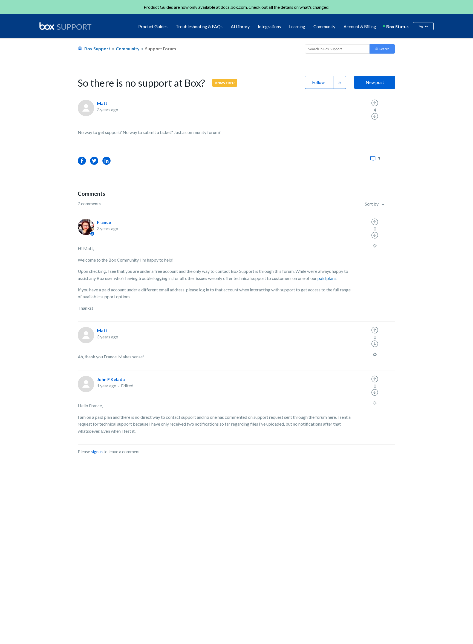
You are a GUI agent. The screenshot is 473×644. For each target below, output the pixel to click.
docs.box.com (234, 7)
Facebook (82, 160)
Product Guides (153, 26)
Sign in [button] (423, 26)
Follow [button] (318, 82)
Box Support (97, 48)
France (104, 222)
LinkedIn (106, 160)
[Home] (65, 26)
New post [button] (375, 82)
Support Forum (160, 48)
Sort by (372, 203)
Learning (297, 26)
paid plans (327, 278)
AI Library (240, 26)
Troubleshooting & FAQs (199, 26)
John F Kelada (111, 379)
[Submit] (382, 49)
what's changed (313, 7)
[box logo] (65, 26)
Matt (102, 103)
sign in (97, 451)
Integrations (269, 26)
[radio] (374, 103)
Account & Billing (360, 26)
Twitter (94, 160)
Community (324, 26)
